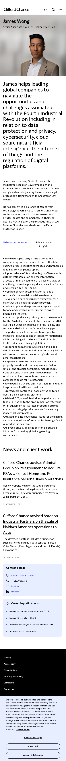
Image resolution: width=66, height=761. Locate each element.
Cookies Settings (33, 737)
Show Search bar (53, 8)
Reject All (33, 746)
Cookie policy (23, 730)
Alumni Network (11, 670)
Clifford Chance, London (22, 575)
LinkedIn (15, 592)
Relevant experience (15, 242)
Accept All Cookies (33, 755)
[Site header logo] (28, 9)
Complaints (9, 683)
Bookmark (60, 560)
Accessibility (10, 664)
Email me (15, 586)
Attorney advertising (13, 676)
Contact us (9, 689)
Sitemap (7, 657)
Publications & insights (44, 244)
